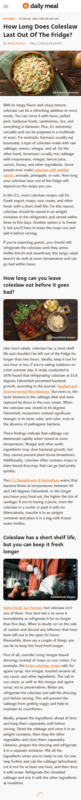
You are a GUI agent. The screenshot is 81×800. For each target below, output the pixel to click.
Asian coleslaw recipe (43, 665)
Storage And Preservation (39, 18)
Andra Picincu (16, 43)
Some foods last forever (22, 608)
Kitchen (9, 18)
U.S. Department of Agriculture (34, 480)
